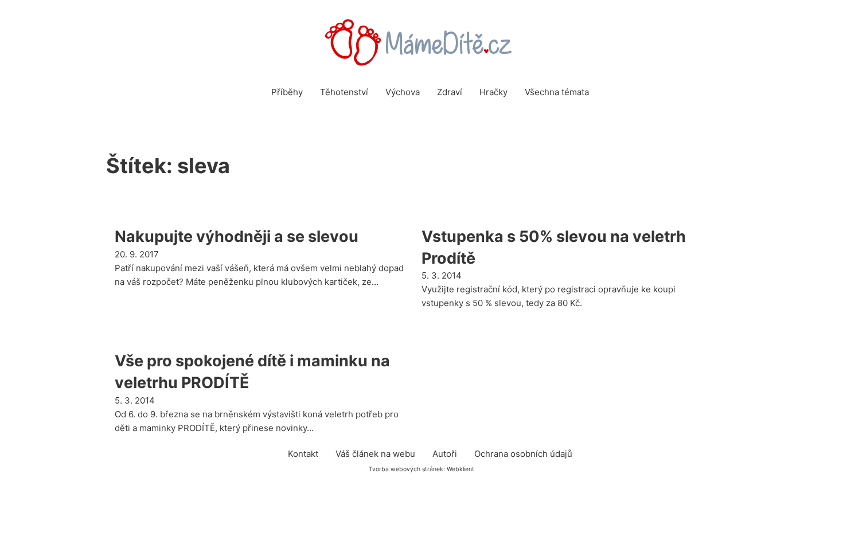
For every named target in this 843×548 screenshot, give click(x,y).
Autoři (444, 453)
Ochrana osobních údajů (523, 453)
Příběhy (287, 92)
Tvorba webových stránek (406, 469)
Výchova (402, 92)
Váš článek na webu (375, 453)
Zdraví (449, 92)
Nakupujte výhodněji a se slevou (236, 236)
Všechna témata (557, 92)
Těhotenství (344, 92)
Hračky (493, 92)
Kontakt (303, 453)
